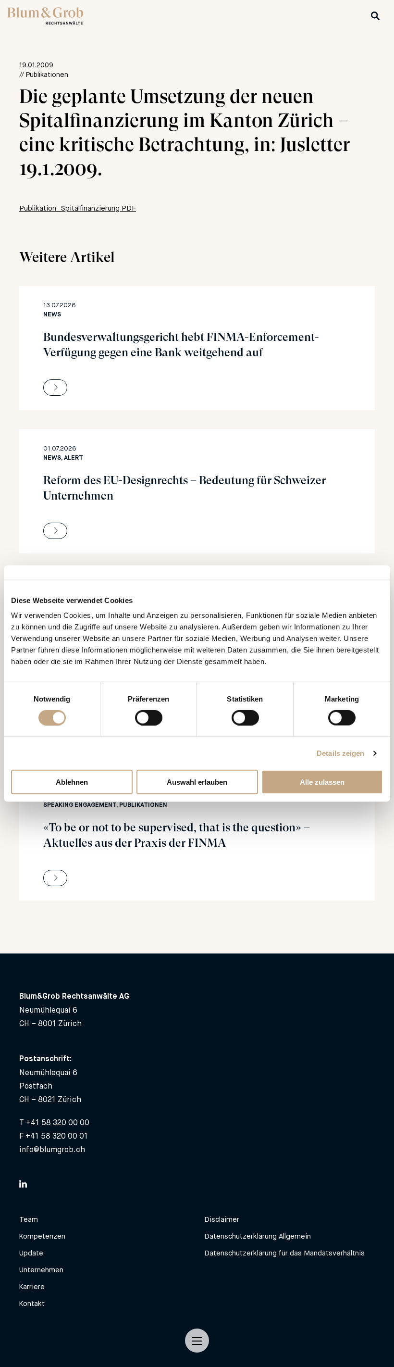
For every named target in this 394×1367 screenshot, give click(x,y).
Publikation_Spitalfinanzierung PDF (77, 208)
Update (31, 1253)
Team (28, 1219)
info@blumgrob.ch (52, 1149)
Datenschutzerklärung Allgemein (257, 1236)
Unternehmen (41, 1270)
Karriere (32, 1286)
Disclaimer (221, 1219)
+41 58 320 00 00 (57, 1122)
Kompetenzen (42, 1236)
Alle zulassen (322, 782)
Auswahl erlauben (197, 782)
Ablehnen (72, 782)
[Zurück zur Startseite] (45, 21)
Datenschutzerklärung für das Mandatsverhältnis (284, 1253)
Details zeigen (340, 753)
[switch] (148, 717)
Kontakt (32, 1303)
